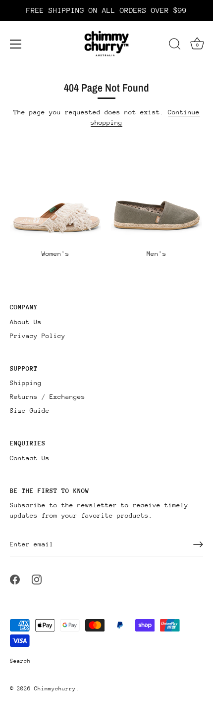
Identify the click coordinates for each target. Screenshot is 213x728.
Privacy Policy (37, 336)
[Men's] (156, 212)
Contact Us (30, 458)
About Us (26, 322)
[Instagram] (37, 578)
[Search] (175, 45)
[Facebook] (15, 578)
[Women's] (55, 212)
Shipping (26, 383)
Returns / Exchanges (47, 396)
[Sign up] (198, 544)
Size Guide (30, 410)
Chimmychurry (55, 688)
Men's (156, 253)
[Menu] (16, 44)
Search (20, 661)
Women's (55, 253)
